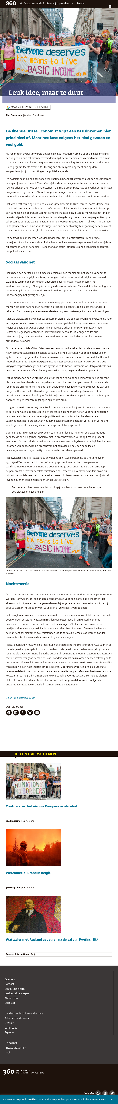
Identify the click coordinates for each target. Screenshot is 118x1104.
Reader (81, 3)
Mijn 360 (10, 1003)
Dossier (9, 1023)
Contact (9, 984)
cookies (32, 1099)
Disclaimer (11, 1043)
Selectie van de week (17, 1018)
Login (8, 1052)
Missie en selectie (15, 989)
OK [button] (111, 1100)
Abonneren (11, 998)
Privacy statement (15, 1048)
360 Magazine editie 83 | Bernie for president (44, 3)
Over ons (10, 979)
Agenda (9, 1032)
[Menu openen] (110, 6)
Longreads (11, 1028)
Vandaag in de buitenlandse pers (24, 1013)
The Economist (14, 115)
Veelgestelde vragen (17, 993)
